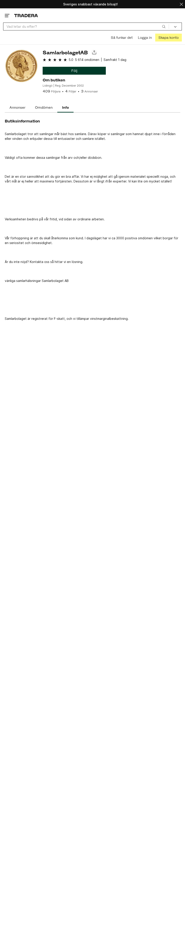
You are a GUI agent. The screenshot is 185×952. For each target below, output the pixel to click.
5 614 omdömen (87, 60)
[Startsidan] (26, 15)
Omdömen (44, 107)
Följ (74, 71)
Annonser (17, 107)
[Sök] (164, 26)
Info (65, 107)
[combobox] (86, 26)
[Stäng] (181, 4)
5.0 (71, 60)
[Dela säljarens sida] (94, 52)
